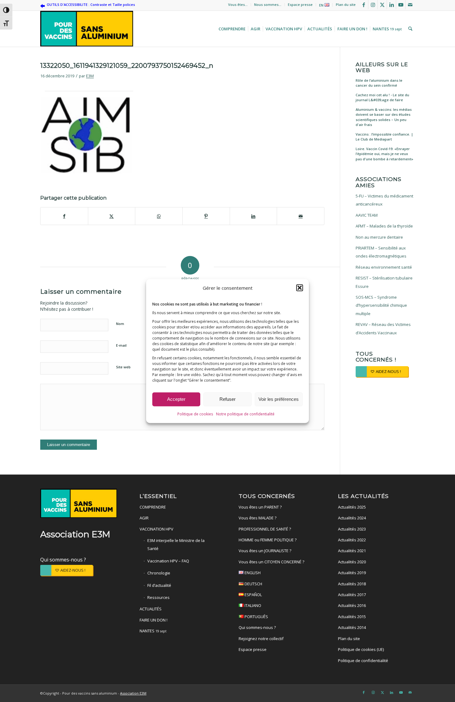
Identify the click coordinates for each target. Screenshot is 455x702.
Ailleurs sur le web (382, 67)
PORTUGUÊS (256, 616)
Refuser (227, 399)
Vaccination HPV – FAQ (168, 561)
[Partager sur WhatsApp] (158, 216)
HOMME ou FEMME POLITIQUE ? (268, 540)
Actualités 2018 (352, 584)
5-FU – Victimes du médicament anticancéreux (384, 200)
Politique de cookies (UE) (361, 649)
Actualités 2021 (352, 550)
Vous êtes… (238, 4)
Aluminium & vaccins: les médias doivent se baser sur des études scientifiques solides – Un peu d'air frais (384, 117)
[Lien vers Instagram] (372, 4)
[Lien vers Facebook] (363, 4)
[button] (300, 288)
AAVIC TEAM (367, 215)
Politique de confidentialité (363, 660)
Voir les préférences (278, 399)
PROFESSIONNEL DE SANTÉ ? (265, 529)
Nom (120, 323)
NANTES (153, 631)
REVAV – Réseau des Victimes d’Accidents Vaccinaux (383, 328)
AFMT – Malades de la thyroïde (384, 226)
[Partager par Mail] (300, 216)
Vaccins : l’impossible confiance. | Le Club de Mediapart (384, 137)
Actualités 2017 (352, 594)
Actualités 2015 (352, 616)
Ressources (158, 597)
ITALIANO (252, 605)
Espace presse (300, 4)
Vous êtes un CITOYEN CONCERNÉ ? (271, 562)
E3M (90, 76)
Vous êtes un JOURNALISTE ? (265, 550)
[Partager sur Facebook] (64, 216)
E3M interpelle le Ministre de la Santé (176, 544)
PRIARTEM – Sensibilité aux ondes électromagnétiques (381, 252)
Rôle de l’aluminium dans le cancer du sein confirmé (379, 83)
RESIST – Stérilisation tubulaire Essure (384, 282)
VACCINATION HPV (156, 529)
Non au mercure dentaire (379, 237)
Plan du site (346, 4)
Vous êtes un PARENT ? (260, 507)
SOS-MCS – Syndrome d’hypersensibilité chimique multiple (381, 305)
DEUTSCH (253, 584)
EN (321, 5)
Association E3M (133, 693)
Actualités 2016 (352, 605)
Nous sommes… (267, 4)
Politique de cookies (195, 414)
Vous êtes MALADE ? (257, 518)
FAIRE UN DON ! (153, 620)
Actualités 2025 (352, 507)
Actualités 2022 (352, 540)
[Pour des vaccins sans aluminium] (86, 29)
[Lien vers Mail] (410, 4)
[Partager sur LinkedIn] (253, 216)
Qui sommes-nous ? (63, 559)
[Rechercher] (409, 29)
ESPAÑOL (253, 594)
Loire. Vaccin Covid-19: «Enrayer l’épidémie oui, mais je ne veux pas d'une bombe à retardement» (384, 153)
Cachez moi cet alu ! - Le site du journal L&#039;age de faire (382, 97)
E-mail (121, 345)
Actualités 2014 (352, 627)
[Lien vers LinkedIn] (391, 4)
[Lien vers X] (382, 4)
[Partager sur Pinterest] (206, 216)
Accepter (176, 399)
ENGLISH (252, 572)
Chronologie (158, 573)
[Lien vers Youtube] (400, 4)
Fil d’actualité (159, 585)
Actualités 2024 (352, 518)
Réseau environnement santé (384, 267)
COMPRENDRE (153, 507)
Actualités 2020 (352, 562)
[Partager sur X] (111, 216)
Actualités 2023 (352, 529)
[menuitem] (238, 4)
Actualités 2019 (352, 572)
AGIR (144, 518)
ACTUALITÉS (151, 609)
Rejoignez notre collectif (261, 638)
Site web (123, 367)
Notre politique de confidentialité (245, 414)
